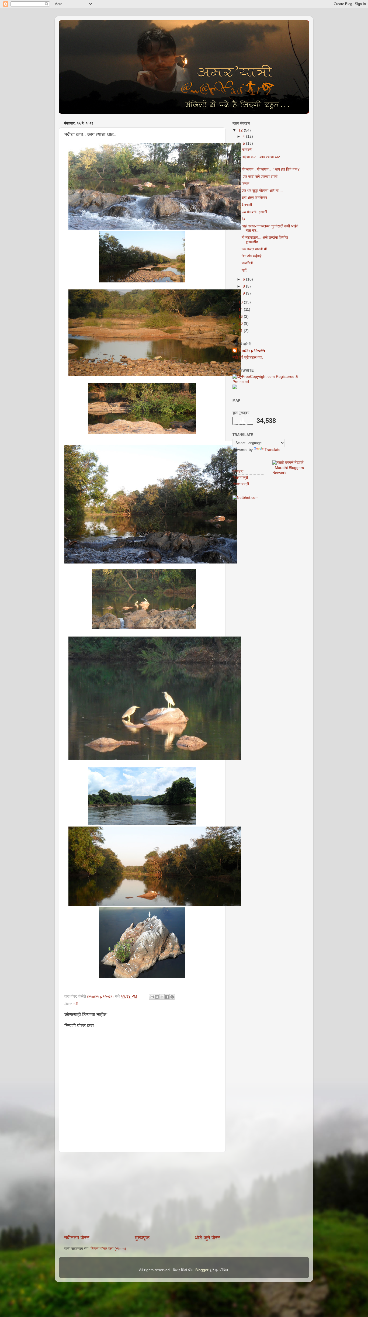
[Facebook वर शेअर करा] (167, 997)
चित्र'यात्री (240, 478)
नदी (75, 1004)
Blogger (202, 1270)
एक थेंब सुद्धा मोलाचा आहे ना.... (262, 191)
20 (241, 324)
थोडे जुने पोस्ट (207, 1237)
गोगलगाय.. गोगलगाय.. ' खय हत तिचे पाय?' (271, 169)
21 (241, 331)
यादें (244, 270)
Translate (272, 450)
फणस (245, 184)
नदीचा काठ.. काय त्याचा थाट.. (262, 157)
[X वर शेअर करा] (162, 997)
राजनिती (247, 263)
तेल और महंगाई (252, 256)
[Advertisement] (142, 1193)
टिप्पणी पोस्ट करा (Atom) (108, 1249)
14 (241, 309)
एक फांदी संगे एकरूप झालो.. (261, 177)
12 (241, 130)
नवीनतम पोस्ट (76, 1237)
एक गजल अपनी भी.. (255, 249)
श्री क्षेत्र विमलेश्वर (254, 198)
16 (241, 316)
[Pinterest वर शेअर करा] (172, 997)
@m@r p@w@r (251, 350)
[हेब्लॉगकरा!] (156, 997)
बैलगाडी (247, 205)
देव (243, 219)
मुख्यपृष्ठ (142, 1237)
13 (241, 302)
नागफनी (247, 150)
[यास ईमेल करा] (151, 997)
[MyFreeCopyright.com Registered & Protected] (268, 382)
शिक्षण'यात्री (240, 484)
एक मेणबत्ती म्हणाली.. (255, 212)
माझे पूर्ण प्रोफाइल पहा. (247, 357)
